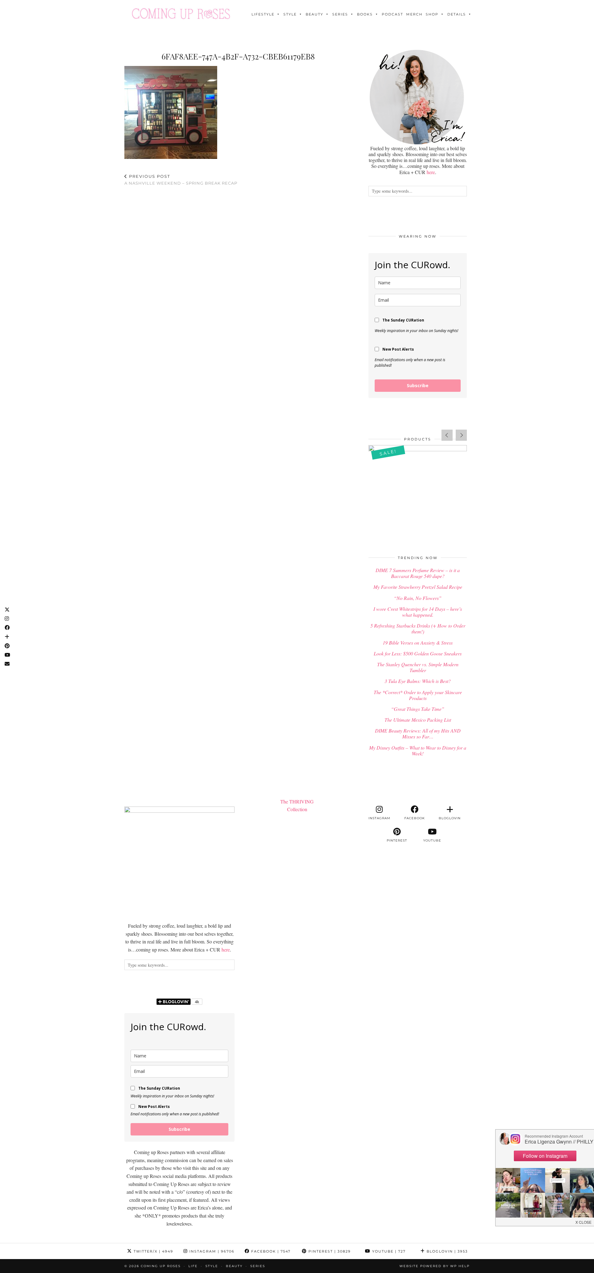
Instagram (211, 1251)
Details (456, 14)
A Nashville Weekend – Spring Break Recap (180, 180)
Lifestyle (263, 14)
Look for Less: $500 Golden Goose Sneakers (418, 653)
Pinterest (329, 1251)
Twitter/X (152, 1251)
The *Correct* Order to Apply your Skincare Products (418, 695)
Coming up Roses (161, 1266)
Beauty (314, 14)
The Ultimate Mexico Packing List (418, 719)
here (431, 172)
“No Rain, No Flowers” (417, 598)
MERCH (414, 14)
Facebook (270, 1251)
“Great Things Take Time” (417, 709)
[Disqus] (238, 271)
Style (290, 14)
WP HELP (460, 1266)
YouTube (388, 1251)
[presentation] (447, 435)
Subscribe (417, 385)
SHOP (432, 14)
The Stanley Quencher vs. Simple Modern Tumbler (417, 667)
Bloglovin (446, 1251)
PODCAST (392, 14)
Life (193, 1266)
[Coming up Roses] (181, 14)
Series (340, 14)
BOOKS (365, 14)
